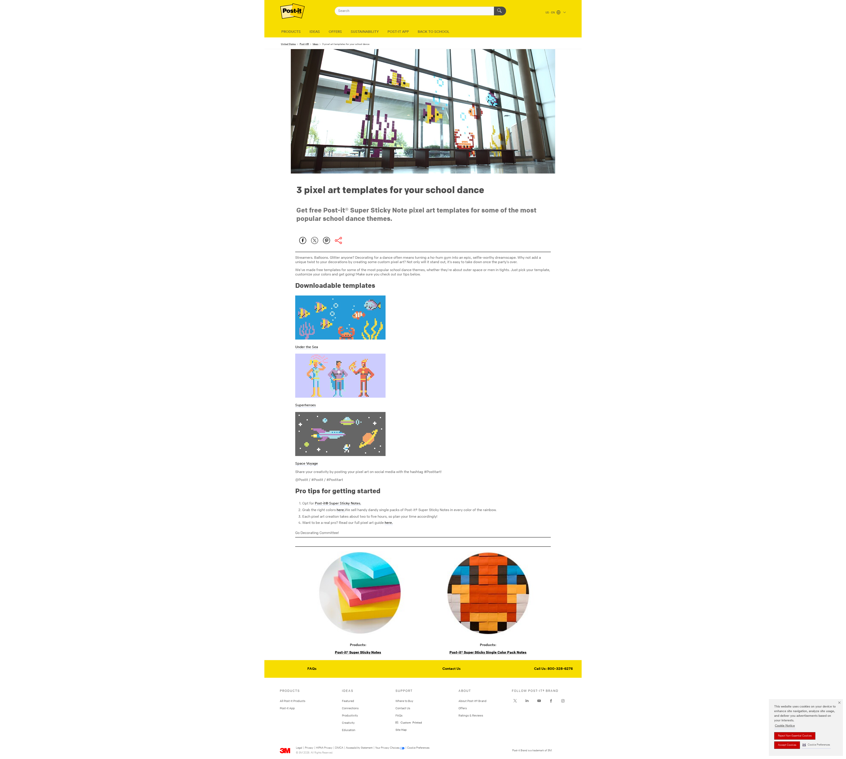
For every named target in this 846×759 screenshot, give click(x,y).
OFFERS (335, 32)
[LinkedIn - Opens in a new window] (527, 701)
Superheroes (305, 405)
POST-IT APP (398, 32)
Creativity (348, 722)
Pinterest (326, 240)
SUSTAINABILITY (365, 32)
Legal (299, 748)
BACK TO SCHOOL (433, 32)
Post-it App (287, 708)
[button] (816, 745)
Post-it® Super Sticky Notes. (338, 503)
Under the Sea (306, 347)
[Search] (500, 11)
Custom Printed (410, 722)
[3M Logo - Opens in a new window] (292, 11)
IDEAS (315, 32)
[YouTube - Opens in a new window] (539, 701)
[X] (515, 701)
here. (341, 510)
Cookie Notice (785, 726)
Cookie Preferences (418, 748)
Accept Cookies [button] (787, 745)
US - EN (550, 12)
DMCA (339, 748)
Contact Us (451, 669)
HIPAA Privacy (324, 748)
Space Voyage (306, 463)
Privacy (309, 748)
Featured (348, 701)
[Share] (338, 240)
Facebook (302, 240)
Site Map (401, 729)
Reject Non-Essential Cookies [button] (795, 736)
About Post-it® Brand (472, 701)
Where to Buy (404, 701)
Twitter (314, 240)
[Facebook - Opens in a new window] (551, 701)
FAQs (312, 669)
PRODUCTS (291, 32)
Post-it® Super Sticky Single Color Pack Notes (488, 652)
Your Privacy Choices (387, 748)
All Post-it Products (292, 701)
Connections (350, 708)
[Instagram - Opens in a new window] (563, 701)
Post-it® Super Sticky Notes (358, 652)
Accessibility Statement (359, 748)
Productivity (350, 715)
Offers (462, 708)
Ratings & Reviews (470, 715)
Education (348, 730)
